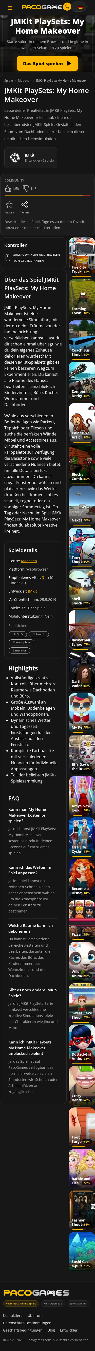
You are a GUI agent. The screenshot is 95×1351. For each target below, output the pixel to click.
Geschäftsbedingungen (23, 1330)
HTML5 (18, 634)
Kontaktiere (13, 1315)
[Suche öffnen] (67, 7)
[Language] (83, 7)
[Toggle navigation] (10, 8)
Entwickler (69, 1330)
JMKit (32, 591)
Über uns (35, 1315)
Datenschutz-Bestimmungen (27, 1322)
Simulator (19, 650)
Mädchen (29, 560)
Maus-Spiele (21, 642)
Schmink (39, 634)
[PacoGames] (36, 1294)
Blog (51, 1330)
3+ (44, 577)
